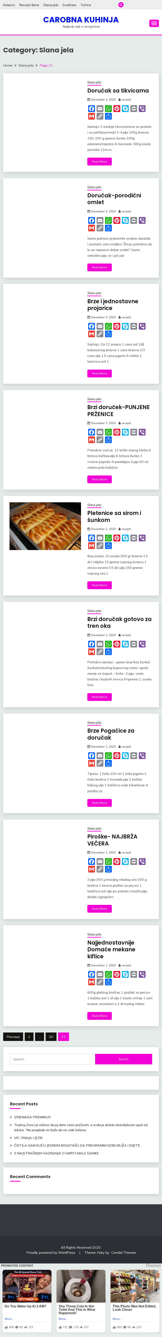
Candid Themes (123, 1252)
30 (51, 1037)
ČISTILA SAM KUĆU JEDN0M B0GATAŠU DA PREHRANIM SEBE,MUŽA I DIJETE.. (77, 1145)
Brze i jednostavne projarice (112, 305)
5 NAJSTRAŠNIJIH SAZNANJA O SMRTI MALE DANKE (56, 1153)
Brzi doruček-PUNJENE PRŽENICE (118, 410)
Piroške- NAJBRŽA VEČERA (112, 840)
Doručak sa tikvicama (118, 90)
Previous (13, 1037)
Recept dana (29, 5)
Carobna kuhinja (81, 19)
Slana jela (50, 5)
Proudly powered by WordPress (51, 1252)
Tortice (85, 5)
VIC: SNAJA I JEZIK (28, 1138)
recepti (126, 99)
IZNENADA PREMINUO (32, 1117)
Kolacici (9, 5)
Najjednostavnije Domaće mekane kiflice (111, 949)
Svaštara (69, 5)
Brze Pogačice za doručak (110, 734)
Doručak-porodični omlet (114, 199)
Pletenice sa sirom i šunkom (114, 516)
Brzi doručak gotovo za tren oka (119, 622)
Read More (99, 161)
